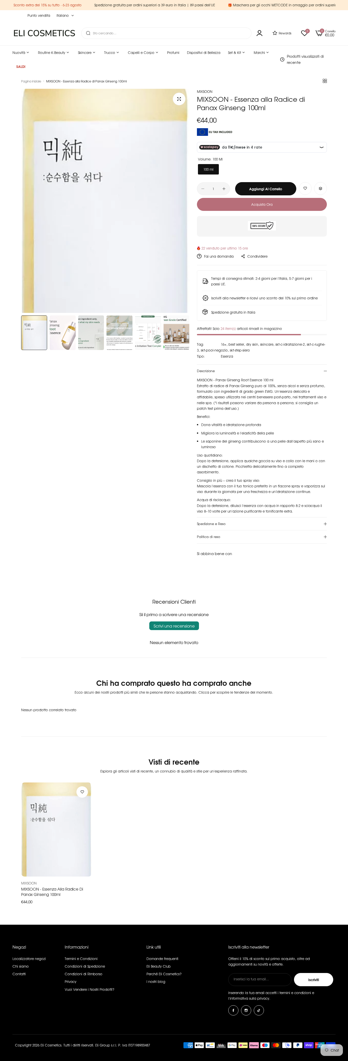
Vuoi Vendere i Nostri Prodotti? (89, 989)
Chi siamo (20, 966)
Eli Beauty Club (158, 966)
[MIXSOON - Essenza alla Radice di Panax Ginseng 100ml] (56, 829)
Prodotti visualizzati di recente (305, 59)
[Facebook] (233, 1010)
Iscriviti (313, 979)
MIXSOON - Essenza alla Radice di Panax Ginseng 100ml (52, 891)
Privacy (70, 981)
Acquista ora (262, 204)
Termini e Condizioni (81, 958)
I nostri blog (155, 981)
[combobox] (166, 33)
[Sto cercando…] (88, 33)
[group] (105, 201)
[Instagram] (246, 1010)
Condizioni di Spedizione (85, 966)
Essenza (227, 356)
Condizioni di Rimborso (83, 973)
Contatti (19, 973)
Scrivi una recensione (174, 626)
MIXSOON (204, 91)
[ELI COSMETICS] (44, 33)
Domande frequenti (162, 958)
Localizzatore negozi (29, 958)
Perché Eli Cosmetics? (164, 973)
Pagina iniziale (31, 81)
